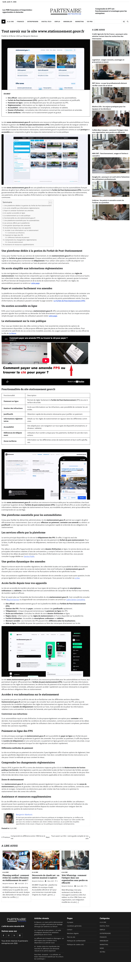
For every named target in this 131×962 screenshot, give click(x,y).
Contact (69, 930)
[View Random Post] (124, 21)
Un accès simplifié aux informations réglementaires (22, 208)
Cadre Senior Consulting (75, 599)
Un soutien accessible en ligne (14, 213)
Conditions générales (74, 926)
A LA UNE (10, 21)
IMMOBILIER (67, 21)
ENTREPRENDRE (32, 21)
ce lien (77, 578)
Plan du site (71, 937)
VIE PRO (90, 21)
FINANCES (20, 21)
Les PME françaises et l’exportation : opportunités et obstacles (17, 11)
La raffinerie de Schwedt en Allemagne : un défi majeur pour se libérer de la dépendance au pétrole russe (49, 940)
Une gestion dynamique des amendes (17, 225)
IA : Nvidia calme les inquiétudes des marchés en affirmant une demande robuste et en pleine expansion (47, 948)
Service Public (29, 556)
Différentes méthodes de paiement (18, 237)
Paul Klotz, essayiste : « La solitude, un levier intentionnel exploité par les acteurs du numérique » (48, 957)
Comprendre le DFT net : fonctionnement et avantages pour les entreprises (111, 11)
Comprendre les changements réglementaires (21, 240)
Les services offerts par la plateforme (17, 223)
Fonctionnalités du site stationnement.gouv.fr (19, 218)
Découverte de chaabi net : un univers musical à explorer (45, 876)
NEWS (102, 948)
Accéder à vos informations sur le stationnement (21, 230)
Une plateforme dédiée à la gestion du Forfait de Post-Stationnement (27, 205)
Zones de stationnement (15, 242)
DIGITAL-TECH (46, 21)
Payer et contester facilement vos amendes (19, 210)
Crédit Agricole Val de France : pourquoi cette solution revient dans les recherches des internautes (109, 36)
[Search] (127, 21)
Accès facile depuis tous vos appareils (18, 228)
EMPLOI (57, 21)
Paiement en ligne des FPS (14, 235)
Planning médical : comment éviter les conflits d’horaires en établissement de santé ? (16, 878)
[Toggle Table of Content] (49, 202)
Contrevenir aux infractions (16, 233)
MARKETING (79, 21)
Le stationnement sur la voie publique (17, 216)
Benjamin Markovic (30, 36)
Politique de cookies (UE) (75, 944)
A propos (70, 922)
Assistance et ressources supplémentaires (19, 245)
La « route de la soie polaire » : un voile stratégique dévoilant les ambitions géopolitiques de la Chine (47, 932)
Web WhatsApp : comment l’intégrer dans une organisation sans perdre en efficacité (75, 879)
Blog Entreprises (12, 599)
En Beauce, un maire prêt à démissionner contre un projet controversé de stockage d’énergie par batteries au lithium (48, 924)
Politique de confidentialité (76, 941)
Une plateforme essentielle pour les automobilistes (21, 220)
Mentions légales (73, 933)
